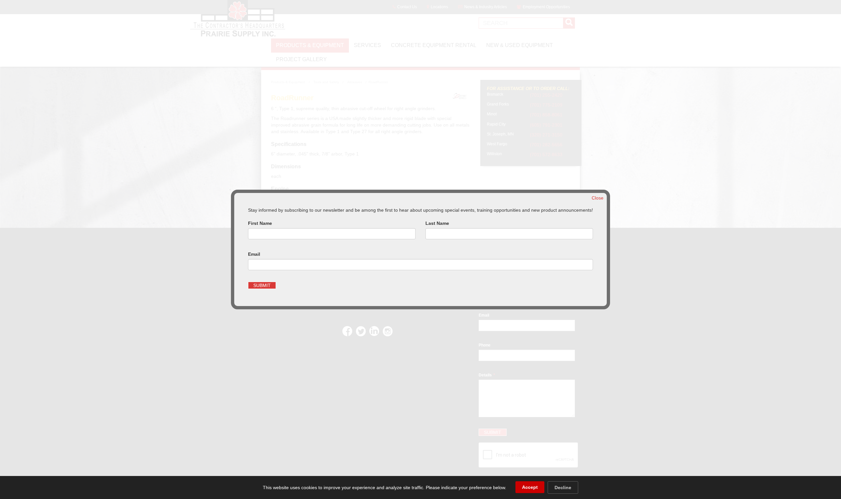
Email (254, 254)
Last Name (437, 223)
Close (597, 198)
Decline (563, 487)
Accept (530, 487)
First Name (260, 223)
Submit (262, 285)
